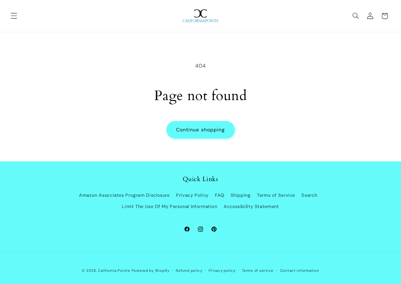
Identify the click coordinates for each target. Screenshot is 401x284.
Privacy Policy (192, 195)
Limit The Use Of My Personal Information (169, 207)
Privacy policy (222, 270)
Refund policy (189, 270)
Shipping (241, 195)
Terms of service (257, 270)
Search (309, 195)
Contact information (299, 270)
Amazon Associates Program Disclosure (124, 195)
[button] (14, 16)
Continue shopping (200, 129)
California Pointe (114, 270)
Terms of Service (276, 195)
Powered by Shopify (150, 270)
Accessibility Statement (251, 207)
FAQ (219, 195)
